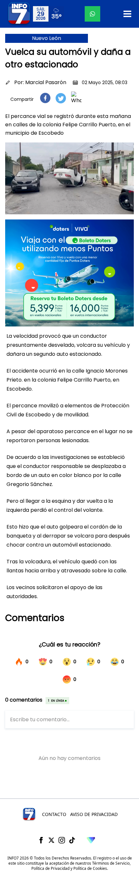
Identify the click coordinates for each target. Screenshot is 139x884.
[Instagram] (62, 840)
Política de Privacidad (50, 868)
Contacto (54, 814)
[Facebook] (41, 840)
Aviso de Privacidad (94, 814)
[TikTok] (72, 840)
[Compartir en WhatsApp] (76, 98)
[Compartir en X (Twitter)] (61, 98)
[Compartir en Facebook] (45, 98)
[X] (51, 840)
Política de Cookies (90, 868)
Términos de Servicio (111, 863)
